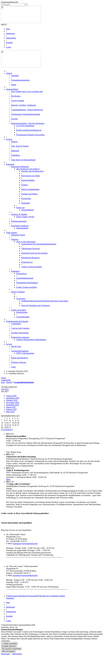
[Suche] (26, 4)
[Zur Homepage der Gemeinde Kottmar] (51, 596)
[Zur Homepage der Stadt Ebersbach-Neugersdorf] (22, 596)
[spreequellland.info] (21, 67)
